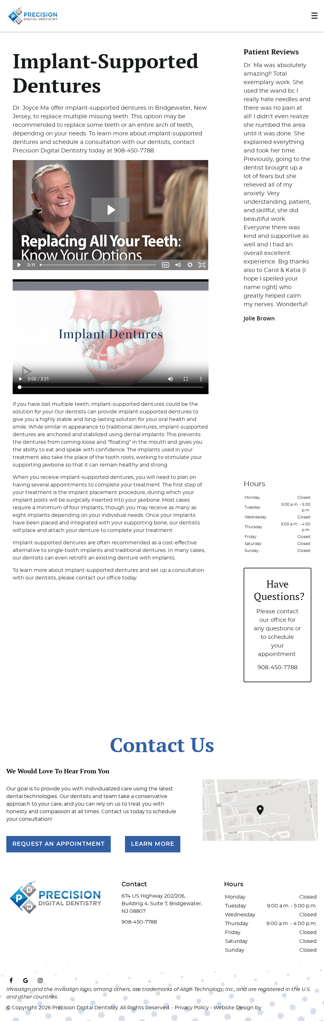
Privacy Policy (192, 1007)
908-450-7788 (277, 668)
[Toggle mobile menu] (314, 15)
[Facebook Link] (11, 980)
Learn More (153, 844)
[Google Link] (25, 980)
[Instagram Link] (40, 980)
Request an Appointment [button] (58, 844)
